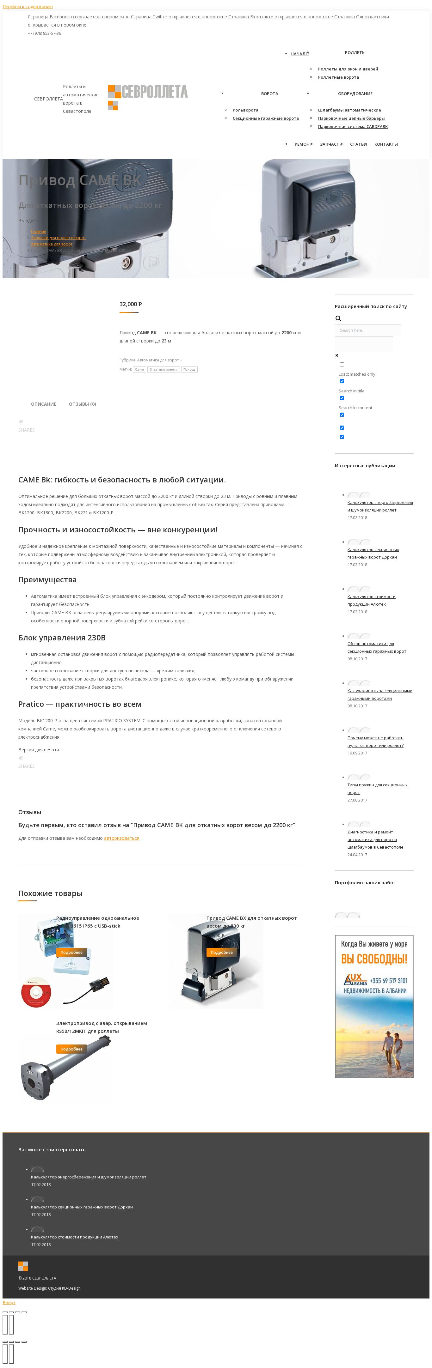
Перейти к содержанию (28, 6)
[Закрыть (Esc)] (5, 1312)
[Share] (11, 1342)
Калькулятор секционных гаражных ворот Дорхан (82, 1207)
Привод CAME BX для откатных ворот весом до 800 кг (252, 922)
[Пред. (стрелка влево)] (5, 1325)
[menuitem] (300, 53)
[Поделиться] (11, 1312)
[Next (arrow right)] (11, 1354)
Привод (189, 369)
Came (139, 369)
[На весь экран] (17, 1312)
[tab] (43, 401)
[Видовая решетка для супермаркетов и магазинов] (347, 915)
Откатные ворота (164, 369)
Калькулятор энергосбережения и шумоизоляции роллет (88, 1177)
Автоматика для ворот (158, 360)
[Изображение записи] (359, 495)
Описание (43, 404)
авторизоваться (121, 838)
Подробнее (72, 952)
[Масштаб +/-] (24, 1312)
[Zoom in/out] (24, 1342)
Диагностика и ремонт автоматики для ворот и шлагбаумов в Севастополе (376, 839)
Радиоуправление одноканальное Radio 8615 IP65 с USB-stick (97, 922)
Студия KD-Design (64, 1288)
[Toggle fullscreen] (17, 1342)
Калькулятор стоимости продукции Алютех (74, 1237)
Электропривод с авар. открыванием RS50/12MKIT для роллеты (101, 1027)
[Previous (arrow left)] (5, 1354)
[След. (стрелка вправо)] (11, 1325)
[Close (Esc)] (5, 1342)
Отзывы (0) (82, 404)
